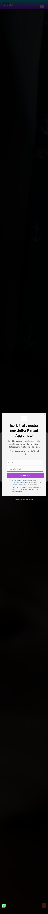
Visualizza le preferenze (24, 477)
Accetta (24, 465)
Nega (24, 471)
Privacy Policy (13, 459)
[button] (45, 436)
